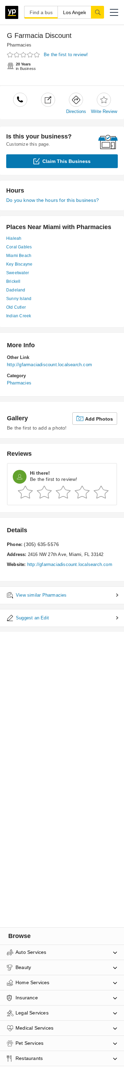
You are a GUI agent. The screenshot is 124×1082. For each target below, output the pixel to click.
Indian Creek (18, 315)
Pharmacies (19, 45)
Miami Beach (18, 255)
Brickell (13, 281)
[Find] (97, 12)
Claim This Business (66, 161)
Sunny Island (18, 298)
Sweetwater (17, 272)
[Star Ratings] (24, 55)
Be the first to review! (66, 54)
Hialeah (13, 238)
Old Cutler (16, 307)
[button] (114, 12)
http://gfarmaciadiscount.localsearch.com (49, 364)
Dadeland (15, 290)
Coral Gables (19, 247)
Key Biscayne (19, 264)
